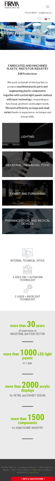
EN (48, 19)
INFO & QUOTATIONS (33, 478)
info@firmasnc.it (45, 13)
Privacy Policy (33, 473)
